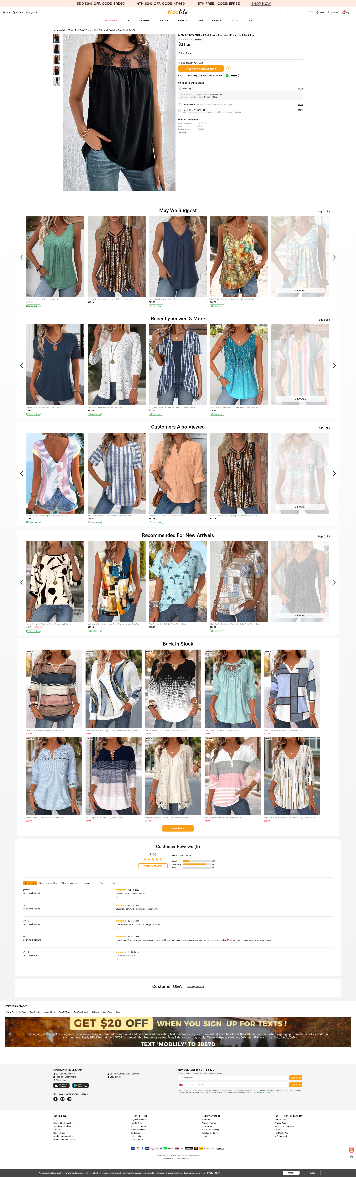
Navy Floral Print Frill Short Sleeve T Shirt (105, 624)
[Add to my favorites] (229, 68)
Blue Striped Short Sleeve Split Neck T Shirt (45, 407)
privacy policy (187, 1158)
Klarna (277, 1130)
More (300, 88)
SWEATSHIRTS (145, 21)
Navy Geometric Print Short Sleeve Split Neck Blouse (110, 516)
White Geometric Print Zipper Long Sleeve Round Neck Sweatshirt (113, 730)
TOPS (128, 21)
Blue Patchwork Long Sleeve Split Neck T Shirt (45, 817)
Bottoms (95, 1012)
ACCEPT (291, 1173)
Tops (71, 30)
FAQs (55, 1120)
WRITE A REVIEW (152, 866)
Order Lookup (137, 1136)
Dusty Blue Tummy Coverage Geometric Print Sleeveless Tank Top (238, 299)
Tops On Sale (35, 1012)
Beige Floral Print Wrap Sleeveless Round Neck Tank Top (173, 299)
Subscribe (296, 1078)
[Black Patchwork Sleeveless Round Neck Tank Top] (119, 112)
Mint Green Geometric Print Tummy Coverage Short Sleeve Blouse (116, 407)
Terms (260, 1093)
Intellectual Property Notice (286, 1126)
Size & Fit (57, 1130)
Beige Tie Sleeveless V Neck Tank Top (287, 299)
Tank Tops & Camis (83, 30)
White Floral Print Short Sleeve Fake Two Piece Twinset (172, 624)
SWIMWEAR (182, 21)
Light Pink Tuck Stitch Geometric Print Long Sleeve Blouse (296, 516)
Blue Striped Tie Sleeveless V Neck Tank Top (228, 624)
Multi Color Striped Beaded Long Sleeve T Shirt (45, 730)
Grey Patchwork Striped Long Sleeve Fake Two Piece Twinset (236, 516)
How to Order (136, 1123)
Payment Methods (139, 1120)
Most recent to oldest (48, 883)
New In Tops (10, 1012)
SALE (250, 21)
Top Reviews (30, 883)
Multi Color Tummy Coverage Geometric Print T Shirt (293, 407)
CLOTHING (234, 21)
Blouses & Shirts (49, 1012)
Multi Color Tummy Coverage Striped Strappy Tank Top (50, 299)
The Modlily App (281, 1133)
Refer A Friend (281, 1136)
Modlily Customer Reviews (64, 1140)
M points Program (138, 1126)
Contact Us (135, 1133)
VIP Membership (138, 1130)
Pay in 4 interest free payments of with (202, 75)
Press (204, 1136)
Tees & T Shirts (64, 1012)
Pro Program (207, 1126)
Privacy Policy (281, 1123)
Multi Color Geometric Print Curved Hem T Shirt (284, 730)
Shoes (118, 1012)
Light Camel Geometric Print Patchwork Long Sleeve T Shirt (289, 817)
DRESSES (164, 21)
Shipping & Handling (62, 1126)
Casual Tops (107, 1012)
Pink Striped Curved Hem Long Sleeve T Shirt (224, 817)
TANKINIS (199, 21)
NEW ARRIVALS (110, 21)
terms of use (174, 1158)
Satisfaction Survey (210, 1133)
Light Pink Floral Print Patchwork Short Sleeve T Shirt (49, 624)
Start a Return (137, 1140)
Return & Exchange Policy (64, 1123)
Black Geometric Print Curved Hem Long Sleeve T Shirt (168, 730)
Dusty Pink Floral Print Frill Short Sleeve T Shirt (230, 407)
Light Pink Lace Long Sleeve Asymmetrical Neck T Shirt (172, 516)
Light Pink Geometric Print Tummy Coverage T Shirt (171, 407)
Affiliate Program (209, 1123)
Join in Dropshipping (210, 1130)
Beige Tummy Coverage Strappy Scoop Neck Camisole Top (296, 624)
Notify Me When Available (201, 68)
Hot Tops (22, 1012)
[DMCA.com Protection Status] (220, 1148)
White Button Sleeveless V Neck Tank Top (105, 299)
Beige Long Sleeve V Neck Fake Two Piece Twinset (166, 817)
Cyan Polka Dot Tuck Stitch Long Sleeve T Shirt (224, 730)
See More (182, 132)
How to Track (59, 1133)
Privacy (267, 1093)
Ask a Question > (195, 986)
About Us (206, 1120)
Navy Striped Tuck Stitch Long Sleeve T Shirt (104, 817)
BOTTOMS (216, 21)
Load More (178, 828)
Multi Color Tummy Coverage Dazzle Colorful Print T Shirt (51, 516)
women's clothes (60, 30)
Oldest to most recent (70, 883)
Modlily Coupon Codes (63, 1136)
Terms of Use (280, 1120)
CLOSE (312, 1173)
